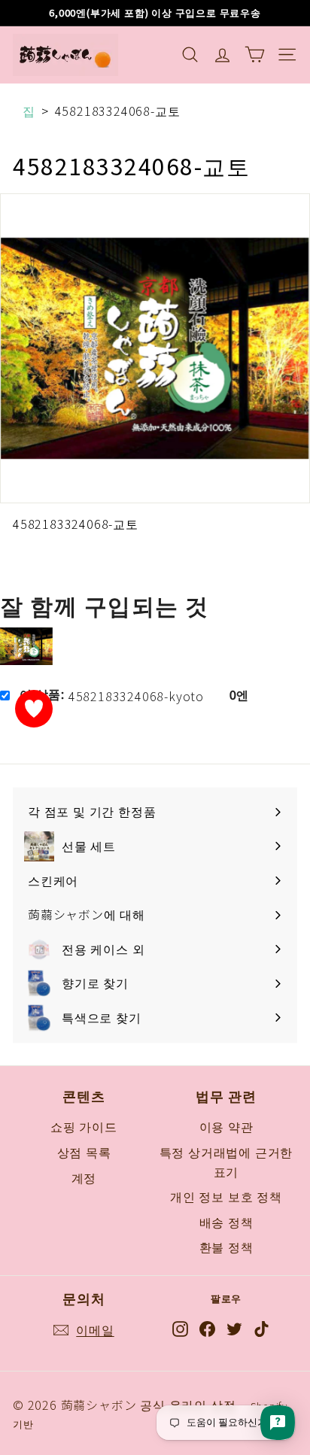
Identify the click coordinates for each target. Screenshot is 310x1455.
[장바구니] (254, 54)
